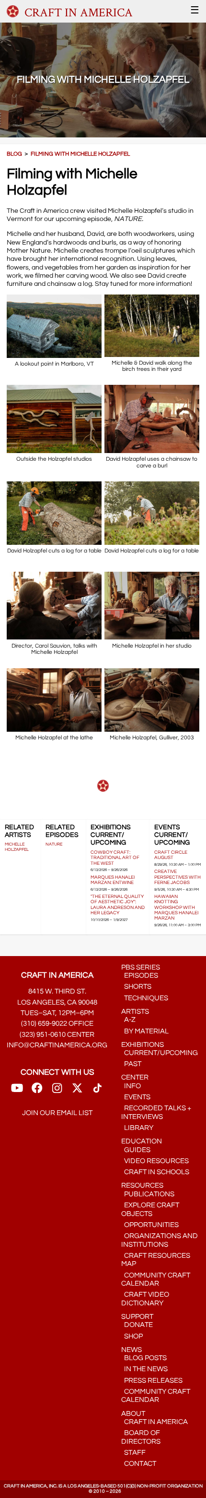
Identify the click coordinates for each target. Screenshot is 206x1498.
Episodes (139, 975)
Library (137, 1127)
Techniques (144, 998)
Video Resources (155, 1161)
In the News (144, 1369)
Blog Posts (144, 1358)
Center (135, 1077)
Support (137, 1316)
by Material (145, 1031)
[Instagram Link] (57, 1090)
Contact (138, 1463)
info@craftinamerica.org (57, 1045)
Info (131, 1086)
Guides (135, 1150)
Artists (135, 1011)
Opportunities (150, 1224)
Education (141, 1141)
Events (135, 1097)
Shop (132, 1336)
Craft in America (154, 1421)
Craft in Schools (155, 1172)
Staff (133, 1452)
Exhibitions (142, 1044)
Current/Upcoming (159, 1052)
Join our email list (57, 1113)
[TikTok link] (97, 1090)
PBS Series (140, 967)
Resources (142, 1185)
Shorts (136, 986)
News (131, 1349)
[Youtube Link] (17, 1090)
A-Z (128, 1019)
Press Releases (152, 1380)
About (133, 1413)
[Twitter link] (77, 1090)
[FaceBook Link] (37, 1090)
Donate (137, 1324)
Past (131, 1064)
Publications (147, 1194)
